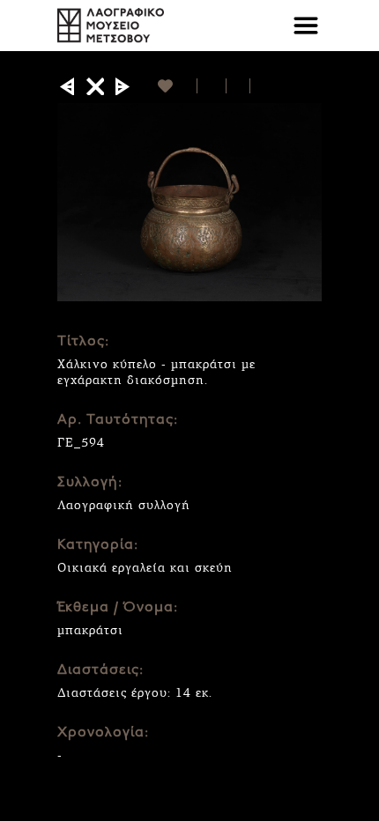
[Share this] (212, 85)
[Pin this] (257, 85)
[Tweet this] (238, 85)
